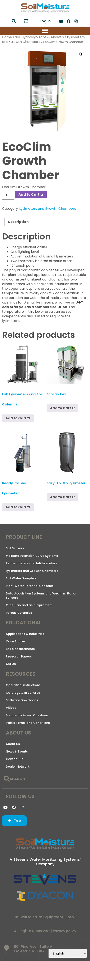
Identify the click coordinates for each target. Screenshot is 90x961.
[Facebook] (68, 21)
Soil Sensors (15, 548)
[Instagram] (76, 21)
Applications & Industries (25, 634)
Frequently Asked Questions (27, 715)
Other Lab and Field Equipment (29, 605)
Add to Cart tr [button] (17, 418)
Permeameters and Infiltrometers (31, 563)
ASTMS (11, 664)
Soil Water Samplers (21, 578)
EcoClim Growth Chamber (24, 187)
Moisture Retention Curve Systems (32, 556)
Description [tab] (18, 221)
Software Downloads (22, 700)
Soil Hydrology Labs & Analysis (39, 37)
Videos (11, 708)
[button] (14, 21)
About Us (13, 744)
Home (7, 37)
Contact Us (14, 759)
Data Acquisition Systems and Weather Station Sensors (41, 595)
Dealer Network (18, 766)
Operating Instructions (23, 685)
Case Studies (16, 641)
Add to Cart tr (30, 194)
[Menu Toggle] (45, 31)
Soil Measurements (20, 649)
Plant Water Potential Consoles (30, 586)
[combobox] (44, 779)
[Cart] (25, 21)
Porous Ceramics (19, 613)
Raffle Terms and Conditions (28, 723)
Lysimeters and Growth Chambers (47, 208)
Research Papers (19, 656)
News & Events (17, 751)
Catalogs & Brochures (23, 693)
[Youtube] (61, 21)
